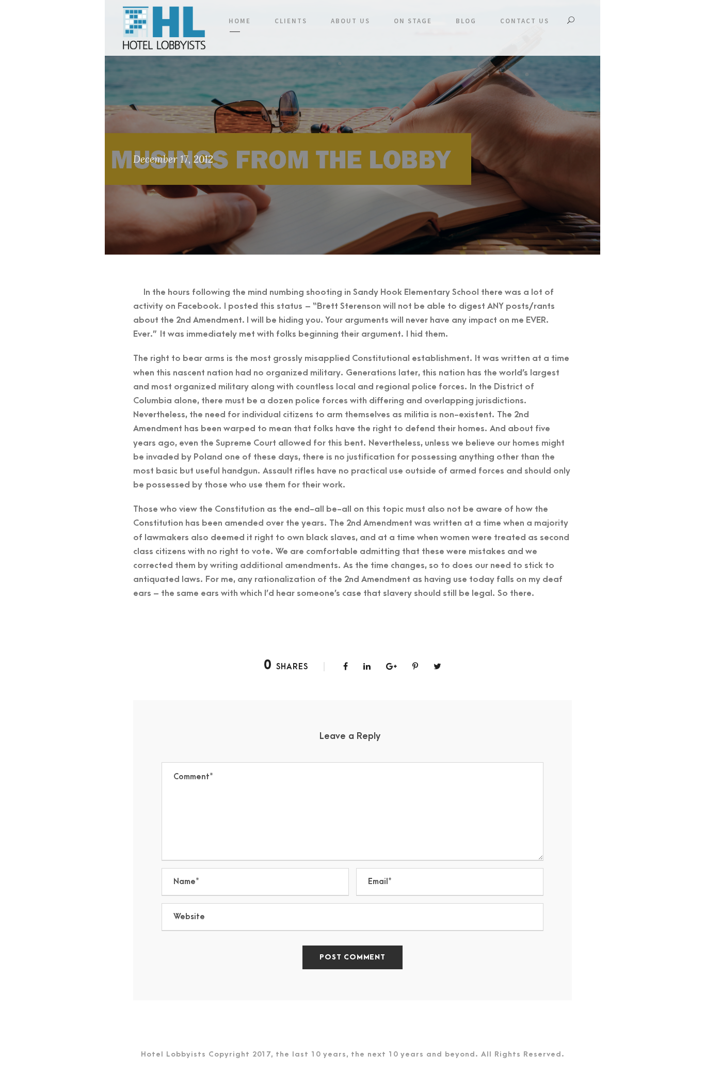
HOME (240, 21)
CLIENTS (291, 21)
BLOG (466, 21)
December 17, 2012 (173, 159)
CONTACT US (524, 21)
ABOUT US (350, 21)
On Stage (413, 21)
